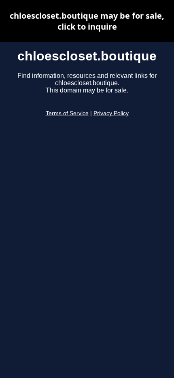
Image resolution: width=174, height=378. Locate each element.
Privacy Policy (111, 113)
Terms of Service (67, 113)
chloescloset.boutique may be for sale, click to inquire (87, 21)
